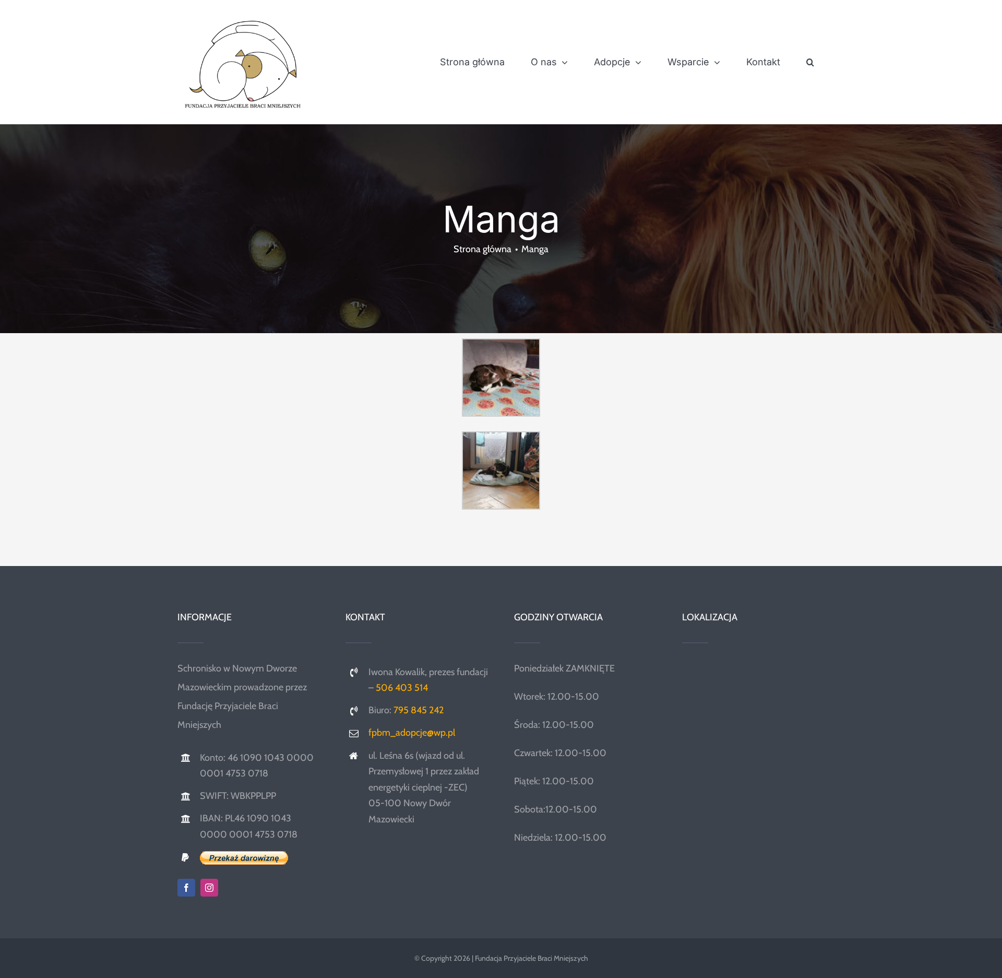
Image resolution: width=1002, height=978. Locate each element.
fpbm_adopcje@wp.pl (411, 732)
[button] (810, 62)
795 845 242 (418, 710)
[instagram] (209, 888)
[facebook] (186, 888)
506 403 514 (402, 687)
